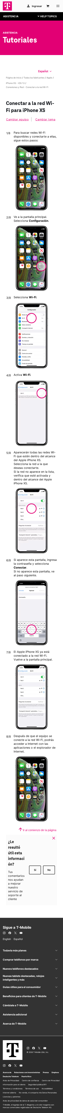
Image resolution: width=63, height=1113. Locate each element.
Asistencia (10, 32)
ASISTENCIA (10, 16)
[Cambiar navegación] (50, 16)
